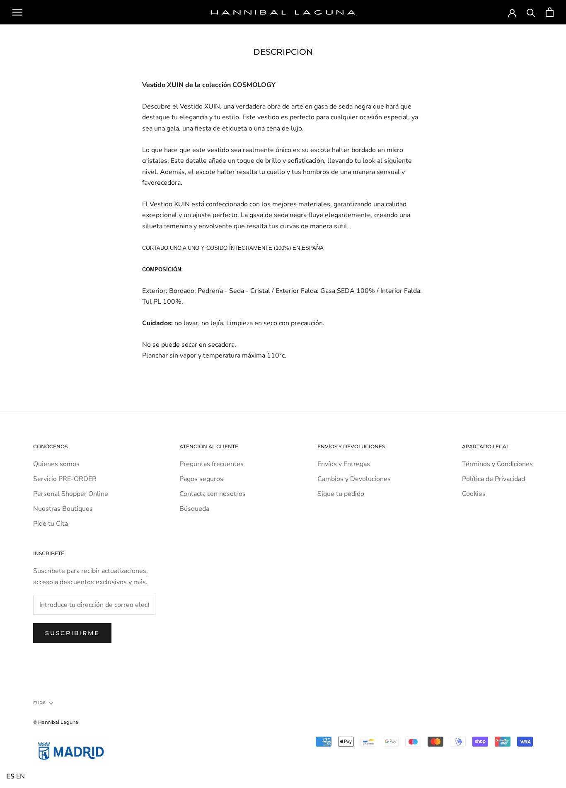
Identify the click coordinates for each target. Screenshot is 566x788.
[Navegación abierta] (17, 12)
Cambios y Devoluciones (354, 478)
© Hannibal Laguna (55, 722)
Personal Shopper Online (70, 493)
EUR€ (39, 703)
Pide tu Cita (50, 523)
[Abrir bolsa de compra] (550, 12)
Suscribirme (72, 633)
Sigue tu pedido (340, 493)
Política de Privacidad (493, 478)
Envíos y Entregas (343, 464)
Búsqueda (194, 508)
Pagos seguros (201, 478)
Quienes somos (56, 464)
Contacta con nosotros (212, 493)
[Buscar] (531, 12)
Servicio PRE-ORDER (65, 478)
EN (20, 776)
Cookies (474, 493)
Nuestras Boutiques (63, 508)
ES (10, 776)
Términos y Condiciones (497, 464)
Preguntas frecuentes (211, 464)
